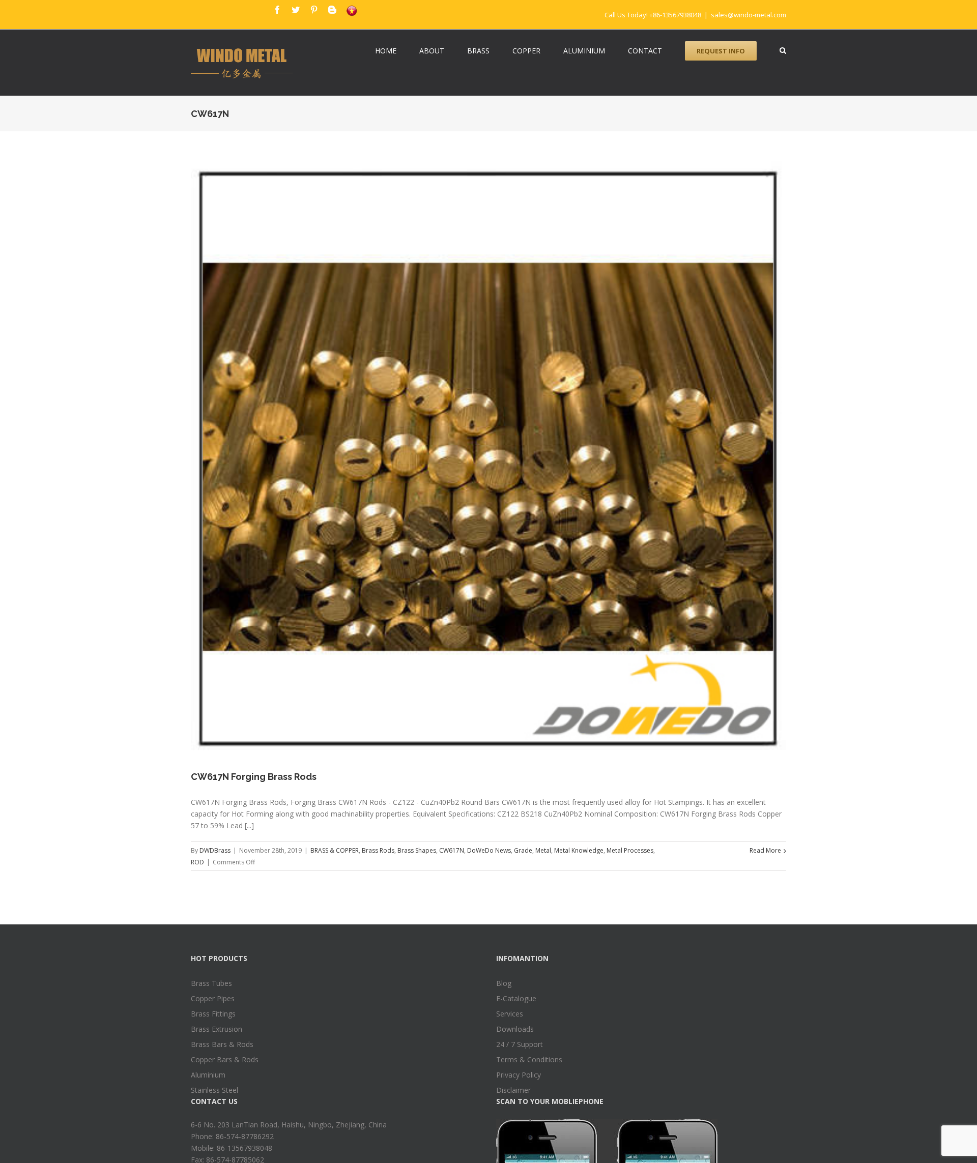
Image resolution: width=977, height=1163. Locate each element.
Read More (765, 850)
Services (509, 1014)
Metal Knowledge (579, 850)
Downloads (515, 1029)
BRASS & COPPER (334, 850)
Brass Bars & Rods (222, 1044)
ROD (197, 862)
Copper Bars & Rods (224, 1059)
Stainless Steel (214, 1090)
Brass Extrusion (216, 1029)
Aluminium (208, 1075)
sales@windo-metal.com (748, 14)
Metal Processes (630, 850)
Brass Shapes (416, 850)
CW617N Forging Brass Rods (254, 776)
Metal (543, 850)
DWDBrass (215, 850)
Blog (503, 983)
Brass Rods (378, 850)
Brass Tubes (211, 983)
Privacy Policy (518, 1075)
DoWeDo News (489, 850)
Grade (523, 850)
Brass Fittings (213, 1014)
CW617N (451, 850)
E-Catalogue (516, 998)
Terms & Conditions (529, 1059)
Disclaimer (513, 1090)
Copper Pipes (213, 998)
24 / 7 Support (519, 1044)
